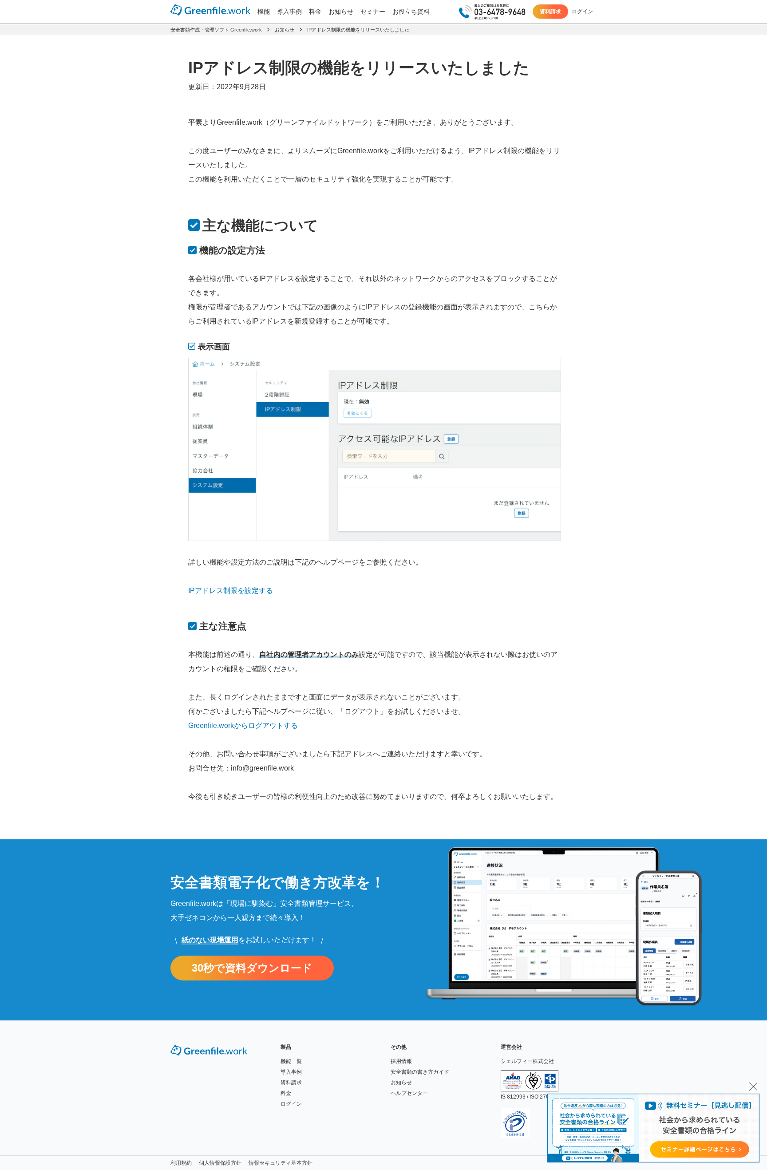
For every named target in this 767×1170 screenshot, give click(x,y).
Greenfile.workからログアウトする (243, 725)
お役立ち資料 (411, 11)
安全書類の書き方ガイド (420, 1072)
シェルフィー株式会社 (527, 1061)
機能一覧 (291, 1061)
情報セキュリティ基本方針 (280, 1163)
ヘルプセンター (409, 1093)
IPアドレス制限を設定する (230, 590)
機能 (263, 11)
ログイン (582, 11)
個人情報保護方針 (220, 1163)
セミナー (372, 11)
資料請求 (550, 11)
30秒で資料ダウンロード (252, 968)
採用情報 (401, 1061)
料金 (315, 11)
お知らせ (340, 11)
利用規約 (181, 1163)
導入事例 (289, 11)
